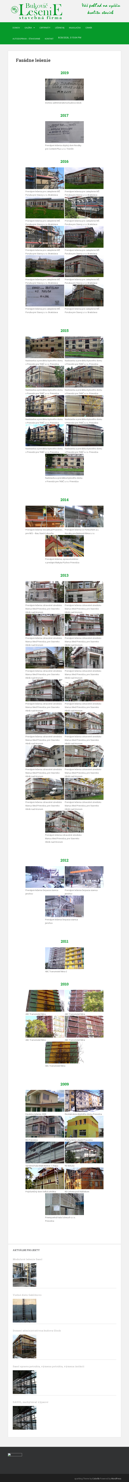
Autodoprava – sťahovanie (26, 38)
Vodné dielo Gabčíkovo (27, 1294)
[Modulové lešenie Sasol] (24, 1275)
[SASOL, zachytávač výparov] (24, 1418)
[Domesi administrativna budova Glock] (24, 1346)
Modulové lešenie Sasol (27, 1259)
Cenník (88, 27)
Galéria (28, 27)
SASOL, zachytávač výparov (30, 1402)
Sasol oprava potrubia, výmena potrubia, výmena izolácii (48, 1366)
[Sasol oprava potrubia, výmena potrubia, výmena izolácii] (24, 1382)
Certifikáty (44, 27)
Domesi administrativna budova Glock (37, 1330)
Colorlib (96, 1478)
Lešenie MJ (59, 27)
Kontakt (49, 38)
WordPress (116, 1478)
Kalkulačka (75, 27)
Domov (16, 27)
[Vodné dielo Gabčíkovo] (24, 1310)
